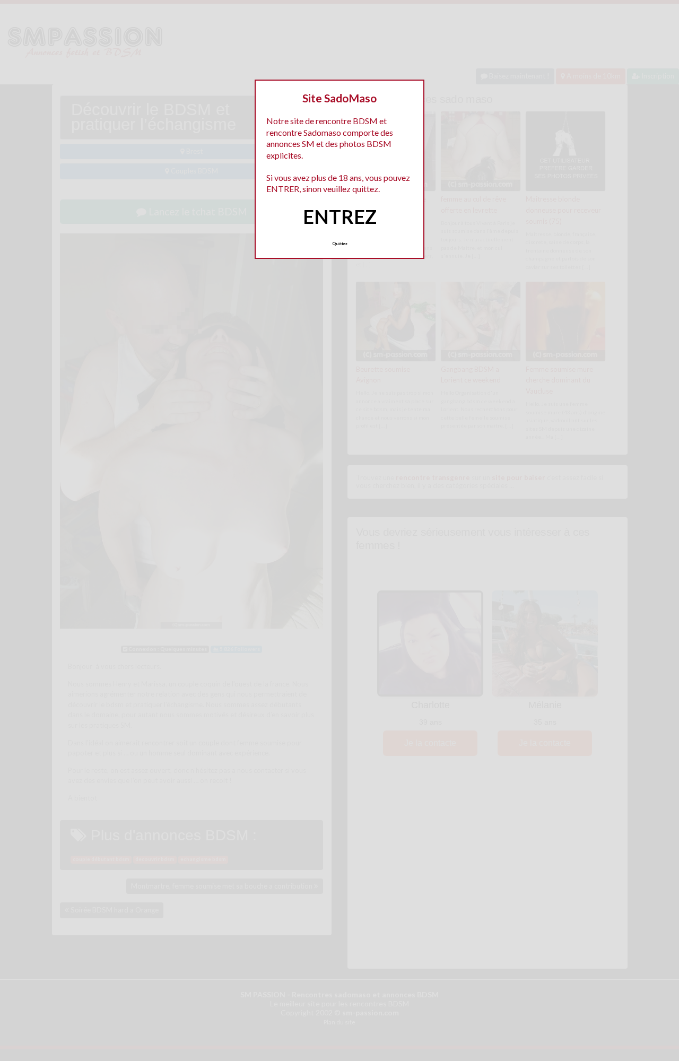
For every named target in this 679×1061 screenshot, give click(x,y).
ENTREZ (340, 216)
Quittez (339, 243)
